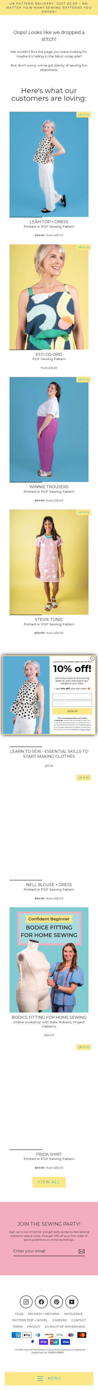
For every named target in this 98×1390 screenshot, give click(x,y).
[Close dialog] (92, 658)
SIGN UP (72, 711)
